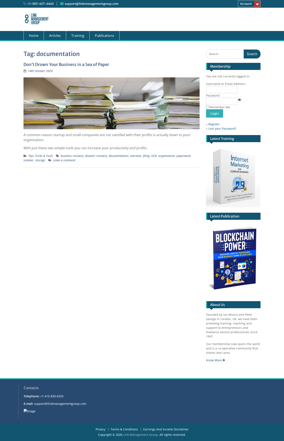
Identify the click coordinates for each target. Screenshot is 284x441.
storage (40, 160)
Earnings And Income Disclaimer (166, 429)
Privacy (100, 429)
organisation (166, 156)
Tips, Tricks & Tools (40, 156)
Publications (104, 35)
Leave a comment (64, 160)
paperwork (184, 156)
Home (33, 35)
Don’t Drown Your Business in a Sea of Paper (66, 64)
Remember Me (220, 107)
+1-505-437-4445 (40, 4)
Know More (214, 360)
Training (77, 35)
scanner (28, 160)
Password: (213, 95)
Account (246, 4)
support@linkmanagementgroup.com (92, 4)
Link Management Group (140, 435)
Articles (55, 35)
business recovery (72, 156)
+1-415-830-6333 (51, 396)
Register (214, 124)
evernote (135, 156)
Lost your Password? (222, 128)
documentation (118, 156)
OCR (154, 156)
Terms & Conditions (124, 429)
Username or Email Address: (226, 84)
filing (146, 156)
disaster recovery (96, 156)
